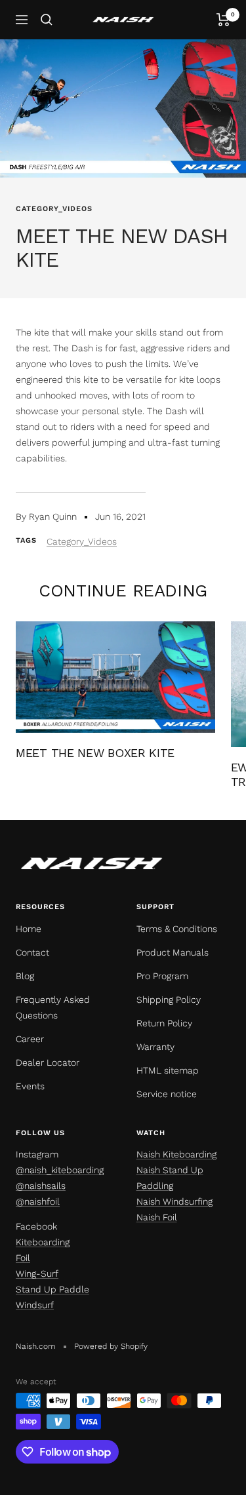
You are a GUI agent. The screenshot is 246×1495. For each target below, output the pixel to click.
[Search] (46, 20)
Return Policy (164, 1023)
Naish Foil (156, 1217)
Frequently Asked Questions (53, 1007)
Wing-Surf (37, 1273)
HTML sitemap (167, 1070)
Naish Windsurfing (174, 1201)
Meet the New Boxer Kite (95, 753)
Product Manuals (172, 952)
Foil (23, 1257)
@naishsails (41, 1185)
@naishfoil (38, 1201)
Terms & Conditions (176, 928)
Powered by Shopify (111, 1346)
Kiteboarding (43, 1242)
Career (30, 1039)
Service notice (166, 1094)
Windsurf (35, 1305)
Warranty (155, 1046)
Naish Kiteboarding (176, 1154)
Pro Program (162, 976)
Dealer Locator (47, 1062)
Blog (25, 976)
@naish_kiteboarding (60, 1170)
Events (30, 1086)
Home (28, 928)
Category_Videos (54, 208)
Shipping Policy (168, 999)
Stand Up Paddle (52, 1289)
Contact (32, 952)
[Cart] (223, 19)
